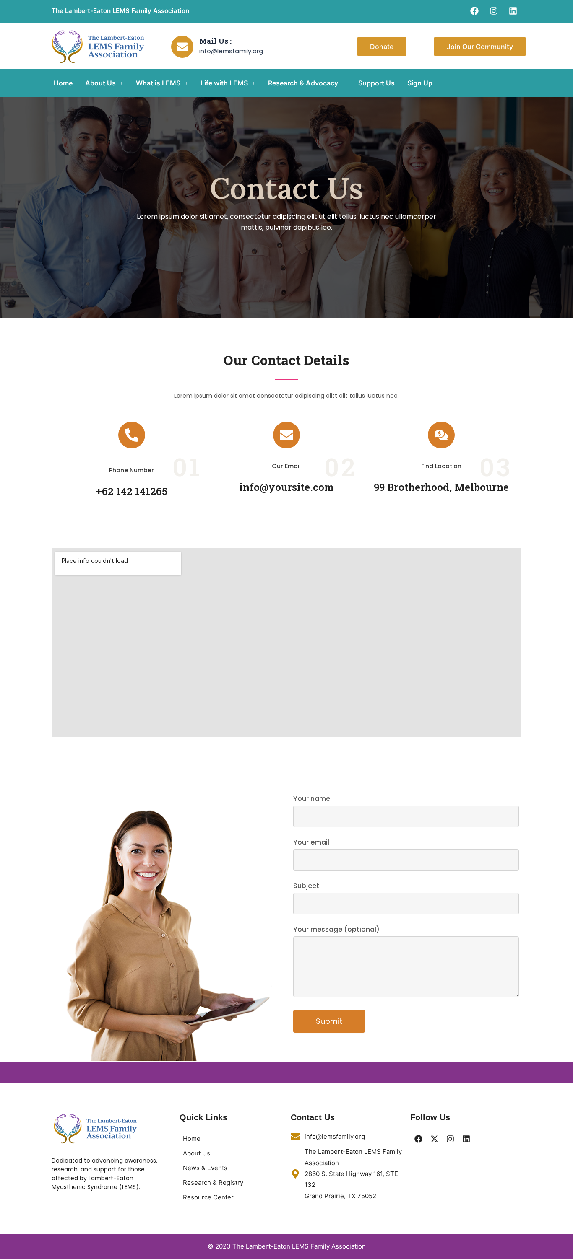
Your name (311, 798)
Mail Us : (215, 41)
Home (63, 83)
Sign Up (419, 83)
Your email (311, 842)
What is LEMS (158, 83)
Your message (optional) (336, 929)
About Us (100, 83)
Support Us (376, 83)
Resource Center (208, 1197)
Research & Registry (213, 1182)
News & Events (205, 1168)
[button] (104, 83)
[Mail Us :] (182, 47)
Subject (306, 886)
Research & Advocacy (303, 83)
